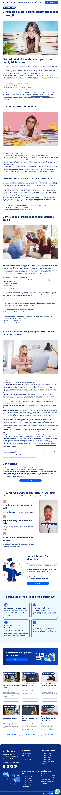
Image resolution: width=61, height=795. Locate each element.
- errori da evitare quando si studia (12, 320)
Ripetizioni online (26, 759)
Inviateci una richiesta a (37, 96)
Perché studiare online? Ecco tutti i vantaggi (15, 455)
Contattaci (30, 480)
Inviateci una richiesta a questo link (45, 445)
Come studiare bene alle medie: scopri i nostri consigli (18, 209)
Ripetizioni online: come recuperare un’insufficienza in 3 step (19, 457)
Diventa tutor (32, 2)
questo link (46, 96)
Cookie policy (44, 783)
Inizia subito (16, 660)
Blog (25, 2)
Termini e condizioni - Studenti (49, 777)
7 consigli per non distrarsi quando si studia (15, 318)
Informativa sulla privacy (47, 781)
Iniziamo (37, 583)
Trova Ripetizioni (51, 2)
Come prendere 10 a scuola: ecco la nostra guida (16, 207)
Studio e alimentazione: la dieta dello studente (16, 322)
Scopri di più (5, 793)
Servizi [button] (20, 2)
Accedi (40, 2)
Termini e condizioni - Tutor (48, 779)
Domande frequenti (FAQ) (48, 776)
